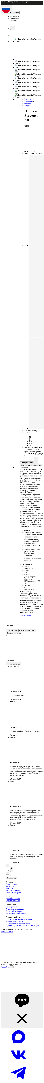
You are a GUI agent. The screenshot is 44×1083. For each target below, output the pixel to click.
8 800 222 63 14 (7, 932)
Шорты (27, 105)
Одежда (27, 103)
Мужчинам (28, 101)
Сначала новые (12, 630)
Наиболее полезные (14, 633)
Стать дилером (11, 907)
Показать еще (11, 878)
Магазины (10, 886)
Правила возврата (13, 901)
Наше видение (11, 884)
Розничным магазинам (15, 909)
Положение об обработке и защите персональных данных (19, 920)
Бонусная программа (14, 893)
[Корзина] (11, 35)
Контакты (9, 888)
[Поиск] (12, 28)
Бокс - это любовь (13, 890)
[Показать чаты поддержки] (22, 1010)
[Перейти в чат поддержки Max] (18, 1045)
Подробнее (5, 967)
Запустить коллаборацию (16, 913)
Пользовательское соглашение (18, 923)
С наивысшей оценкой (27, 630)
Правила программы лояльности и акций (22, 926)
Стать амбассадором (14, 911)
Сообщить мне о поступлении (31, 465)
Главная (27, 99)
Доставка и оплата (13, 899)
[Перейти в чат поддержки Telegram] (18, 1081)
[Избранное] (11, 32)
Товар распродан (27, 463)
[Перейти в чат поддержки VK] (18, 1063)
